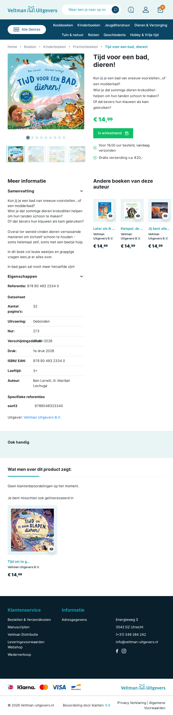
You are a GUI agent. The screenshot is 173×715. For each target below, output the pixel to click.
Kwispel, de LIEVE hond (139, 228)
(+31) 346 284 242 (131, 634)
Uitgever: (15, 417)
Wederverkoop (19, 654)
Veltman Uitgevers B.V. (42, 417)
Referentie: (17, 286)
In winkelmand (110, 133)
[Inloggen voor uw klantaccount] (146, 10)
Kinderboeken (54, 47)
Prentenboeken (85, 47)
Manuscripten (19, 627)
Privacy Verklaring (131, 703)
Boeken (30, 47)
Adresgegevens (74, 619)
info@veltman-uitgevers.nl (137, 642)
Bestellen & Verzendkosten (29, 619)
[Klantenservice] (131, 10)
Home (12, 47)
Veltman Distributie (23, 634)
